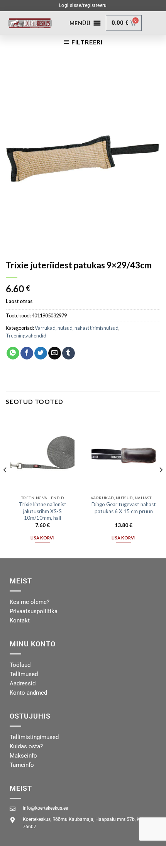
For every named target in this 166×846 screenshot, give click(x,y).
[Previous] (5, 486)
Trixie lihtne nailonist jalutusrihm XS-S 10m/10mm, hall (42, 511)
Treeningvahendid (26, 335)
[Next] (160, 486)
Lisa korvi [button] (42, 537)
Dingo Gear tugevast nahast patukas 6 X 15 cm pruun (123, 507)
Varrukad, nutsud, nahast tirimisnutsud (77, 328)
